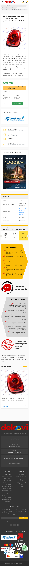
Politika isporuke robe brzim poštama (7, 496)
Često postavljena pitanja (21, 479)
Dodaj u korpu (17, 103)
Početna (4, 6)
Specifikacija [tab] (6, 196)
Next (28, 236)
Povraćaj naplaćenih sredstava (7, 500)
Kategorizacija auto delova (21, 483)
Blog (22, 487)
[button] (25, 406)
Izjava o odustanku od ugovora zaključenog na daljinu (7, 492)
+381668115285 (14, 465)
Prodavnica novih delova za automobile (16, 6)
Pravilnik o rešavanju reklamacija (7, 477)
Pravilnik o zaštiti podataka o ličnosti (7, 483)
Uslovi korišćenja (7, 474)
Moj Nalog (21, 474)
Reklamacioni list (7, 480)
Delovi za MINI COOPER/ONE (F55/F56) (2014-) (22, 211)
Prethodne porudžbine (21, 477)
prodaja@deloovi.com (14, 446)
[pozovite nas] (25, 548)
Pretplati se (23, 518)
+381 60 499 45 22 (14, 440)
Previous (1, 236)
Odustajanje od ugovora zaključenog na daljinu (7, 487)
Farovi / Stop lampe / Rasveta (9, 8)
